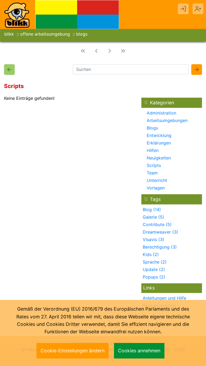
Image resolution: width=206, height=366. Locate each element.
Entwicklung (159, 135)
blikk (9, 34)
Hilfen (153, 150)
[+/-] (146, 199)
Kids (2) (151, 254)
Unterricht (157, 180)
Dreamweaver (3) (160, 232)
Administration (161, 113)
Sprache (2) (155, 262)
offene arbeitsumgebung (45, 34)
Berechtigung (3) (160, 247)
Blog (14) (152, 209)
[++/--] (146, 102)
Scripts (154, 165)
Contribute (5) (157, 224)
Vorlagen (156, 187)
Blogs (152, 128)
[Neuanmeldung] (198, 8)
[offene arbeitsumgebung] (77, 14)
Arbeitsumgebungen (167, 120)
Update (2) (154, 269)
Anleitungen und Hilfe (164, 298)
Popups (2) (154, 277)
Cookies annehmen (139, 350)
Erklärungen (159, 143)
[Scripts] (9, 69)
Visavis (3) (153, 239)
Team (152, 173)
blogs (81, 34)
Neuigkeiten (159, 158)
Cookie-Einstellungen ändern (73, 350)
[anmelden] (183, 8)
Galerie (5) (153, 217)
